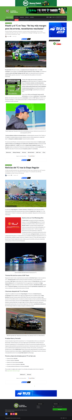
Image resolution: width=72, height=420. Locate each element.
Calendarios (22, 17)
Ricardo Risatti (31, 152)
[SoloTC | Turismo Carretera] (11, 11)
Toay (44, 152)
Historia (26, 17)
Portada (24, 152)
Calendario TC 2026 (22, 19)
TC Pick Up (16, 17)
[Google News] (31, 156)
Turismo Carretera (9, 17)
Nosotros (38, 406)
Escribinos (32, 17)
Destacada (9, 152)
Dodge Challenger (16, 152)
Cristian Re (8, 36)
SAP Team (39, 152)
